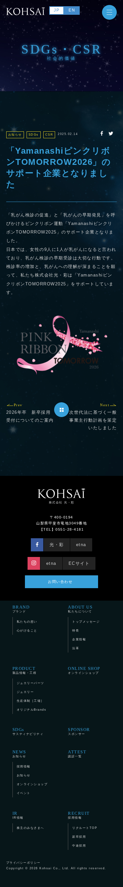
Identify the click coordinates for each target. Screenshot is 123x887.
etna (81, 544)
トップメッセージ (86, 621)
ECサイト (79, 563)
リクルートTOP (84, 828)
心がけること (27, 630)
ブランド (21, 609)
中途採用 (79, 845)
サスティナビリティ (28, 731)
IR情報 (18, 815)
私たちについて (80, 609)
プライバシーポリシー (23, 862)
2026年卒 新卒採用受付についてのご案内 (30, 413)
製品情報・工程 (24, 670)
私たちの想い (27, 621)
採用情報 (24, 766)
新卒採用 (79, 836)
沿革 (75, 648)
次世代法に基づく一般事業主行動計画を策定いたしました (93, 416)
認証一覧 (77, 753)
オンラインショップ (84, 670)
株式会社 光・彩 (61, 502)
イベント (24, 793)
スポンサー (79, 731)
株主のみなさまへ (30, 828)
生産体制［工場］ (30, 700)
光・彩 (57, 544)
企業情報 (79, 639)
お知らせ (19, 753)
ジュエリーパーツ (30, 683)
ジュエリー (25, 692)
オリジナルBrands (32, 709)
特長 (75, 630)
